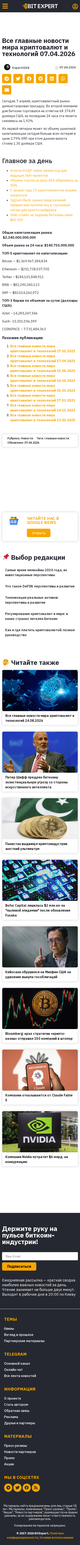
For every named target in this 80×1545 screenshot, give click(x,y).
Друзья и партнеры (19, 1423)
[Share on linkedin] (51, 78)
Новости (27, 438)
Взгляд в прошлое (18, 1335)
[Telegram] (8, 1488)
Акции (9, 1464)
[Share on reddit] (40, 78)
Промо (9, 1458)
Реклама (11, 1417)
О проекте (12, 1398)
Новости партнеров (20, 1452)
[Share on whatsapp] (63, 78)
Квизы (9, 1328)
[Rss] (36, 1488)
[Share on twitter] (18, 78)
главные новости (57, 438)
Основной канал (17, 1363)
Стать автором (16, 1404)
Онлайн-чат (13, 1370)
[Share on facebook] (29, 78)
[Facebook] (27, 1488)
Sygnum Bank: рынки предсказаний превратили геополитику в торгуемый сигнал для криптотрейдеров (40, 205)
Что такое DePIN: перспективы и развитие (40, 586)
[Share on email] (6, 89)
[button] (38, 533)
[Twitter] (17, 1488)
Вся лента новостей (20, 1376)
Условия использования (56, 1537)
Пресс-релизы (15, 1446)
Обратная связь (16, 1411)
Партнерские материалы (24, 1341)
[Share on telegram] (6, 78)
